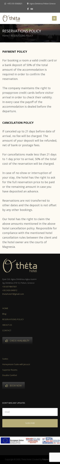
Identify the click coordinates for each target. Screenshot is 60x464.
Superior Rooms (9, 369)
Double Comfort (9, 375)
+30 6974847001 (9, 286)
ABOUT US (7, 324)
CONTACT (6, 330)
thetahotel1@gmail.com (13, 294)
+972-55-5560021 (14, 3)
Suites (5, 358)
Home (5, 35)
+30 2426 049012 (9, 290)
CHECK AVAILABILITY (19, 340)
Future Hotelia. (48, 459)
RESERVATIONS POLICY (13, 319)
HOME (5, 308)
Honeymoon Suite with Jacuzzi (16, 364)
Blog (4, 313)
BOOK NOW (16, 385)
